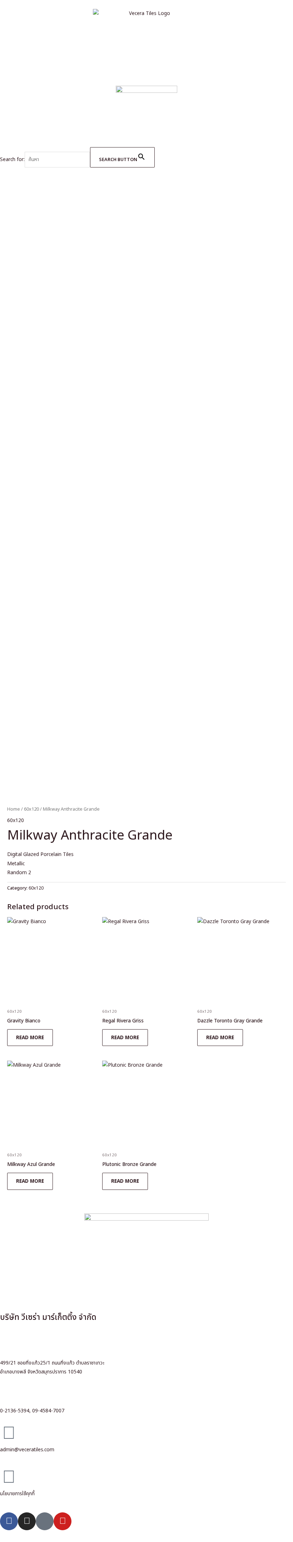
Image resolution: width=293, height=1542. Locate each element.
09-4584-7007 (48, 1411)
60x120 (31, 809)
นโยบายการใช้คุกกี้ (17, 1493)
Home (13, 809)
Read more (30, 1037)
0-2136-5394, (15, 1411)
